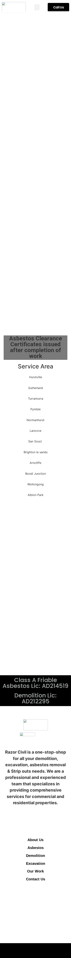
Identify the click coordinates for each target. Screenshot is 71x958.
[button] (37, 7)
